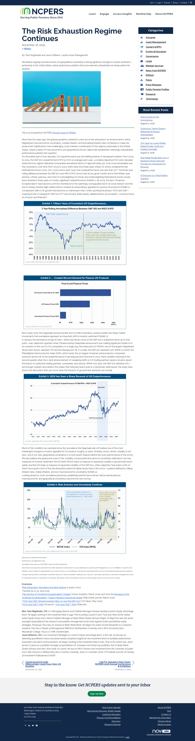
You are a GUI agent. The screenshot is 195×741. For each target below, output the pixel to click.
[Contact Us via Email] (36, 725)
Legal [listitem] (149, 61)
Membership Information (160, 718)
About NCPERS (164, 13)
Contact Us (166, 714)
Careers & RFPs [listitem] (153, 47)
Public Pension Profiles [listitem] (157, 89)
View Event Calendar (111, 707)
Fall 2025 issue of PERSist (64, 133)
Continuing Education (111, 714)
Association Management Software (159, 734)
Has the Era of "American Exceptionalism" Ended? (47, 594)
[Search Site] (191, 2)
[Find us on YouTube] (32, 725)
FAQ (169, 711)
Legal (127, 737)
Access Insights (122, 13)
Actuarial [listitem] (150, 37)
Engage (104, 13)
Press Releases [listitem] (153, 85)
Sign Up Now (96, 694)
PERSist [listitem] (150, 75)
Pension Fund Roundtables (109, 718)
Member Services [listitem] (154, 66)
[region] (114, 666)
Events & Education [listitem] (156, 51)
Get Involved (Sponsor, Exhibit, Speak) (104, 711)
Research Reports (113, 724)
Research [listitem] (151, 94)
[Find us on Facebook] (25, 725)
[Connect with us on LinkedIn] (29, 725)
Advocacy (116, 721)
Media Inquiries (164, 724)
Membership (143, 13)
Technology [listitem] (152, 99)
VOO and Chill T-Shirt (33, 604)
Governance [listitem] (152, 56)
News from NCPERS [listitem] (156, 70)
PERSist (27, 49)
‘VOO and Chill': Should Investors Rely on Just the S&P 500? (52, 601)
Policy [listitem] (149, 80)
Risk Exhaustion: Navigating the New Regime (44, 587)
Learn (92, 13)
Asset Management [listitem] (156, 42)
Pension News (164, 721)
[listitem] (153, 2)
